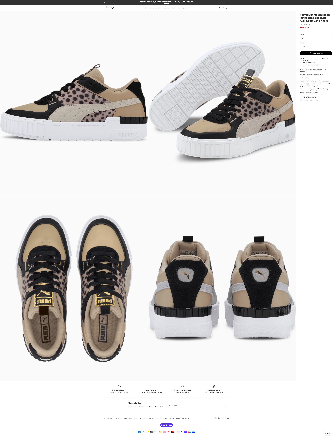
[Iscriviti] (226, 405)
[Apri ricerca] (219, 8)
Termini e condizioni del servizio (167, 418)
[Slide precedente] (105, 2)
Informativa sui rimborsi (139, 418)
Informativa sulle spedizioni (182, 418)
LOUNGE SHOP (110, 418)
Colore (302, 42)
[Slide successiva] (227, 2)
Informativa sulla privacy (152, 418)
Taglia (302, 34)
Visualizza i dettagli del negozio (311, 65)
